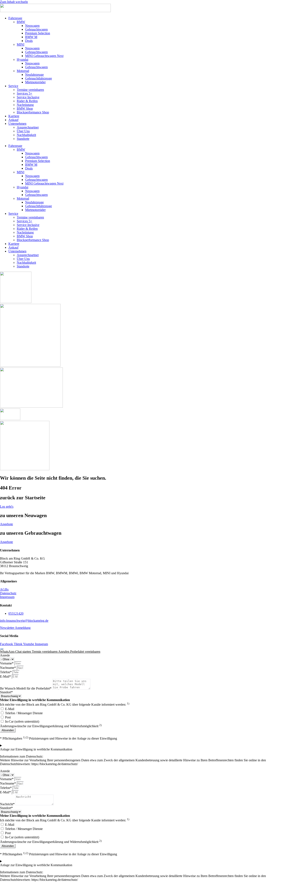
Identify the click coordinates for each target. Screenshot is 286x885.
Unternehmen (17, 123)
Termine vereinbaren (30, 89)
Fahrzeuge (15, 18)
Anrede (5, 655)
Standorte (23, 138)
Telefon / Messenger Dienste (24, 713)
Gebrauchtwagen (36, 29)
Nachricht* (7, 804)
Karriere (13, 116)
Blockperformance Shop (33, 112)
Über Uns (23, 131)
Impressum (7, 597)
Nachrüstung (25, 105)
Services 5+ (24, 93)
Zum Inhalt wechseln (14, 2)
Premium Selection (37, 33)
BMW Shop (25, 108)
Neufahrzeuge (34, 74)
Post (8, 717)
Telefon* (6, 672)
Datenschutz (8, 593)
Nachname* (8, 667)
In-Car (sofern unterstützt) (22, 721)
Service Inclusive (28, 97)
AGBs (4, 589)
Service (13, 86)
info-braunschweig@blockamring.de (24, 620)
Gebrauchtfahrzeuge (38, 78)
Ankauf (13, 120)
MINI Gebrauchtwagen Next (44, 56)
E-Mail (9, 709)
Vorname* (7, 663)
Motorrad (23, 71)
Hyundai (22, 59)
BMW (21, 22)
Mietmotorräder (35, 82)
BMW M (31, 37)
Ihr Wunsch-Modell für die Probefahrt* (26, 688)
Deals (29, 40)
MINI (20, 44)
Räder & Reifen (27, 101)
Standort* (6, 692)
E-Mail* (6, 676)
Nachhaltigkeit (26, 135)
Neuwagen (32, 25)
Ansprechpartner (28, 127)
